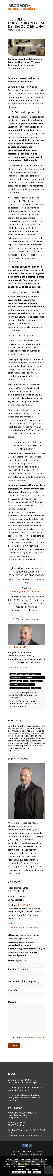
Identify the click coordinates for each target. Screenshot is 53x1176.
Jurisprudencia (15, 59)
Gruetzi (29, 1151)
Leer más (37, 1172)
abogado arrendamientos (23, 65)
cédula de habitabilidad (19, 688)
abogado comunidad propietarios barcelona (23, 677)
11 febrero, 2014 (19, 68)
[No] (50, 1166)
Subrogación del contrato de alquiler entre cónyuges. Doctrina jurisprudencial (25, 703)
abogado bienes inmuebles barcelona (25, 674)
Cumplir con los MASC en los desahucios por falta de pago (22, 1081)
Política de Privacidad (33, 1037)
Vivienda (35, 62)
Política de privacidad (31, 1154)
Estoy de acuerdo (19, 1172)
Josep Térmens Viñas (18, 647)
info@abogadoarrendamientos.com (26, 591)
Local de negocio (33, 59)
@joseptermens (33, 619)
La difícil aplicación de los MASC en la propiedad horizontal (26, 1088)
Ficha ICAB (22, 667)
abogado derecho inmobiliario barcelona (26, 681)
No (29, 1172)
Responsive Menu (43, 6)
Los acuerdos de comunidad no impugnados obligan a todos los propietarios (24, 1098)
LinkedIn (12, 667)
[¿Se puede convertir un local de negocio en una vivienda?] (26, 47)
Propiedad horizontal (19, 62)
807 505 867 (24, 905)
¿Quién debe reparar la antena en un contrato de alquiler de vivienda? (25, 695)
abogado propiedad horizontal (22, 684)
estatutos (36, 688)
